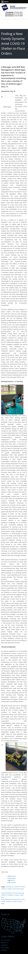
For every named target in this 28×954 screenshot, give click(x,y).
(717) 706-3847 (18, 14)
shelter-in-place (6, 889)
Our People (5, 947)
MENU (6, 2)
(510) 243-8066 (18, 16)
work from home (18, 889)
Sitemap (4, 950)
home (23, 887)
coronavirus (9, 887)
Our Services (5, 940)
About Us (4, 942)
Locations (4, 945)
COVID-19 (17, 887)
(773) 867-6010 (18, 12)
